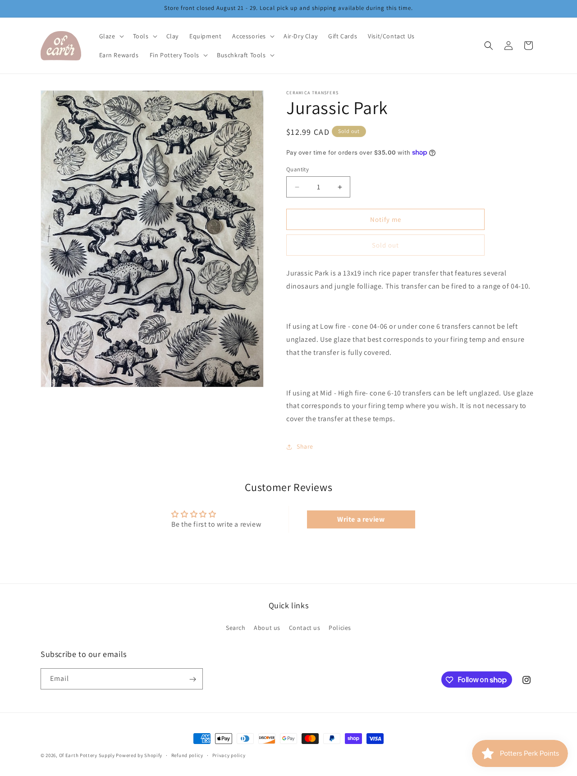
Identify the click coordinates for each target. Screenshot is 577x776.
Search (236, 627)
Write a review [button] (361, 519)
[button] (111, 36)
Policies (340, 627)
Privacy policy (229, 755)
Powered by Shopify (139, 755)
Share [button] (305, 446)
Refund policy (187, 755)
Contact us (305, 627)
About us (267, 627)
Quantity (297, 169)
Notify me (385, 219)
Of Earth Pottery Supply (87, 755)
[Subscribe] (192, 679)
